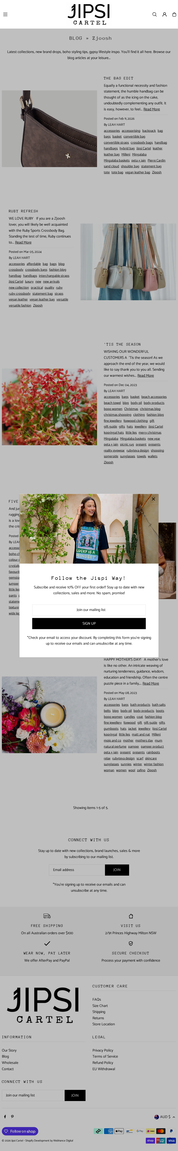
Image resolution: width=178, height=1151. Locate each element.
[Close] (153, 499)
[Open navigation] (32, 14)
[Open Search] (155, 14)
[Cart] (174, 14)
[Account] (164, 14)
